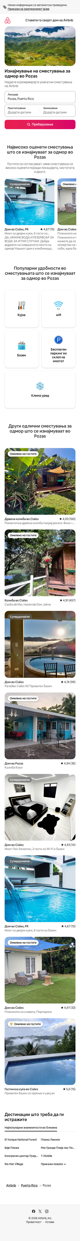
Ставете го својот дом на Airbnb (49, 20)
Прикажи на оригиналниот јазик (29, 9)
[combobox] (40, 99)
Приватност (34, 1222)
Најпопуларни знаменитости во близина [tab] (31, 1127)
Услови (49, 1222)
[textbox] (22, 112)
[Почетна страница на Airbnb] (7, 20)
